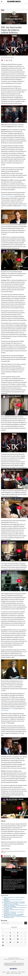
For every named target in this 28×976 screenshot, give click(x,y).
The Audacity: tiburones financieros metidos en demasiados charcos (15, 917)
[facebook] (12, 961)
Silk (4, 852)
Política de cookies (18, 973)
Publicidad (7, 973)
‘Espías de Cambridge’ (7, 196)
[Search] (25, 923)
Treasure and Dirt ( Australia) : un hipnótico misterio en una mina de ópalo (14, 903)
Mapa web (12, 973)
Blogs (2, 10)
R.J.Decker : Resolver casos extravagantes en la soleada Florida (15, 908)
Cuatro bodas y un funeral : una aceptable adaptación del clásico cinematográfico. (14, 914)
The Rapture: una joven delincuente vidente (14, 902)
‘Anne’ (11, 708)
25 (17, 942)
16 (10, 939)
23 (10, 942)
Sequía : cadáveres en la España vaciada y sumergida (14, 898)
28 (3, 945)
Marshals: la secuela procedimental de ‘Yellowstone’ (13, 900)
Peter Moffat (17, 851)
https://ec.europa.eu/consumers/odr (18, 965)
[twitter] (24, 892)
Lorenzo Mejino (14, 16)
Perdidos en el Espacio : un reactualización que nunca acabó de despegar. (15, 905)
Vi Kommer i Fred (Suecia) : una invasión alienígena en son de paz (14, 912)
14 (3, 939)
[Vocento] (14, 968)
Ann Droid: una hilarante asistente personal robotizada (14, 910)
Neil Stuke (12, 851)
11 (17, 936)
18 (17, 939)
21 (3, 942)
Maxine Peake (7, 851)
